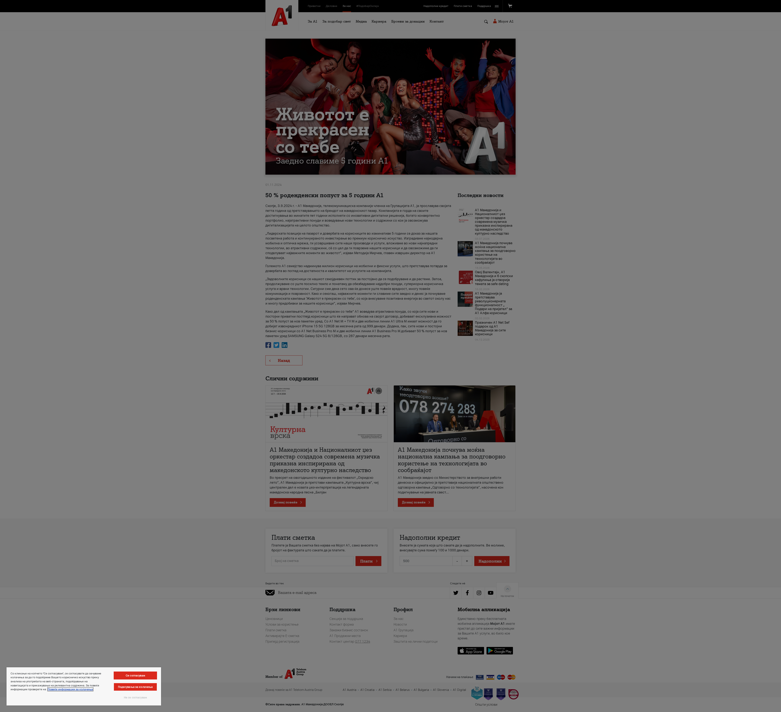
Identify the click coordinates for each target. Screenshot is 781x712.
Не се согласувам (135, 697)
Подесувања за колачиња (135, 686)
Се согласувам (135, 675)
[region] (84, 686)
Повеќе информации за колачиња (70, 689)
